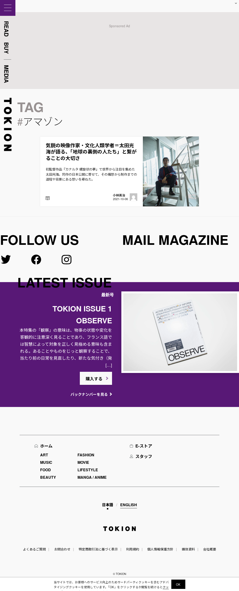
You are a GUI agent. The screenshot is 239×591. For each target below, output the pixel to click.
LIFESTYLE (87, 469)
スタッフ (143, 456)
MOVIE (83, 462)
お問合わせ (62, 549)
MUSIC (46, 462)
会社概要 (209, 549)
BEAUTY (48, 477)
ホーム (46, 446)
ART (44, 455)
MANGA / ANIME (92, 477)
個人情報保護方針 (160, 549)
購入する (94, 379)
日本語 (107, 504)
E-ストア (143, 446)
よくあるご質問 (34, 549)
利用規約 (132, 549)
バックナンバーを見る (89, 394)
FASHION (85, 455)
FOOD (45, 469)
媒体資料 (188, 549)
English (128, 504)
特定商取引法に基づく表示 (98, 549)
